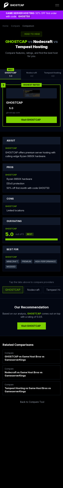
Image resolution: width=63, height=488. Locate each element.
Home (5, 26)
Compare (15, 26)
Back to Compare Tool (32, 402)
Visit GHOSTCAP (31, 119)
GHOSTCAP (12, 289)
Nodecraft (33, 289)
